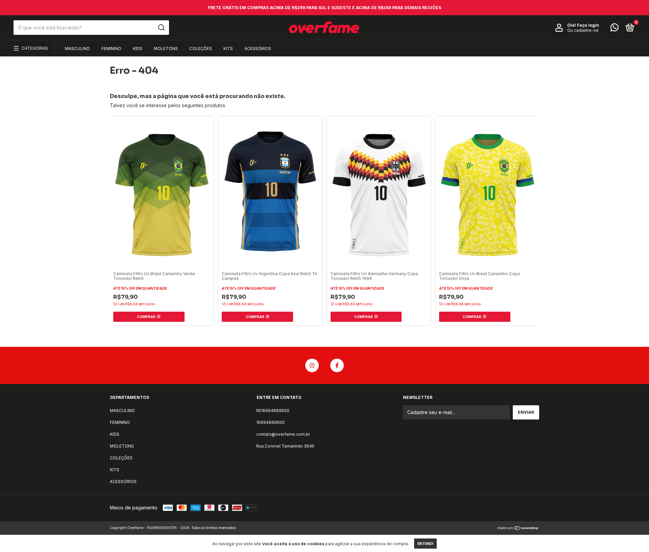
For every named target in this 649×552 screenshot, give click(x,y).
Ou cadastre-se (583, 30)
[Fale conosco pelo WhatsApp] (614, 29)
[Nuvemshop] (518, 528)
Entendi (425, 544)
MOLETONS (166, 48)
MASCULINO (77, 48)
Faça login (588, 25)
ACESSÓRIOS (257, 48)
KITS (228, 48)
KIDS (137, 48)
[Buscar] (161, 28)
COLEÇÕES (200, 48)
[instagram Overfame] (312, 365)
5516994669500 (272, 410)
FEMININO (111, 48)
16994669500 (270, 422)
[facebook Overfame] (337, 365)
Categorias (35, 48)
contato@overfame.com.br (283, 434)
